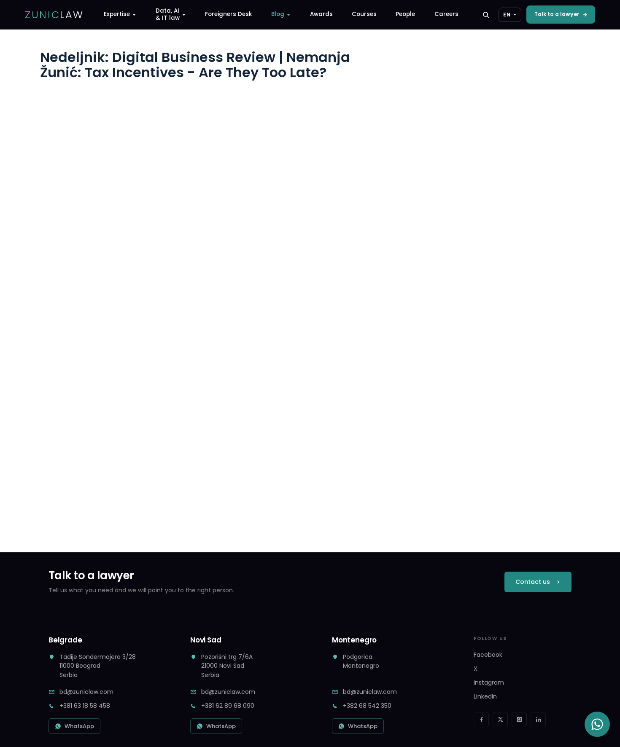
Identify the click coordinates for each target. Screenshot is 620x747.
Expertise (117, 14)
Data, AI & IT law (168, 14)
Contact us (532, 582)
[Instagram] (519, 719)
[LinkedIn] (538, 719)
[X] (500, 719)
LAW (54, 15)
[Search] (485, 14)
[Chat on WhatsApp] (597, 724)
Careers (446, 14)
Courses (364, 14)
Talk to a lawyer (557, 14)
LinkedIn (485, 696)
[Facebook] (481, 719)
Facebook (488, 654)
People (405, 14)
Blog (277, 14)
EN (506, 14)
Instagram (489, 682)
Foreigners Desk (228, 14)
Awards (321, 14)
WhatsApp (79, 726)
